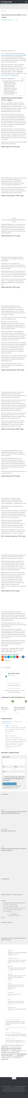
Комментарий (6, 757)
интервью (10, 1047)
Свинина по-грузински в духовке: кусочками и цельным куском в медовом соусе (16, 986)
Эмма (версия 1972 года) (9, 85)
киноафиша (7, 667)
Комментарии (6, 721)
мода (21, 1050)
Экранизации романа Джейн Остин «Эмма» (13, 80)
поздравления (14, 1052)
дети (18, 1045)
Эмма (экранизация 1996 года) (10, 88)
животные (22, 1045)
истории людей (16, 1047)
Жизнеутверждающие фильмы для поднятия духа (19, 709)
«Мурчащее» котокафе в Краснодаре (17, 1009)
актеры (5, 1045)
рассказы (14, 1056)
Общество (10, 950)
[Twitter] (5, 657)
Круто (7, 1029)
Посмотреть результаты (14, 915)
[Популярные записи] (20, 948)
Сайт (4, 771)
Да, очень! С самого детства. (11, 904)
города (10, 1045)
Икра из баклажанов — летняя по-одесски (11, 894)
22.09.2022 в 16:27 (13, 735)
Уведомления (17, 721)
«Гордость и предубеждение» (11, 75)
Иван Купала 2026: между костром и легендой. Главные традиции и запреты (17, 977)
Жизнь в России (12, 1007)
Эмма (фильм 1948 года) (9, 82)
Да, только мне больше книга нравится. (13, 909)
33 (12, 701)
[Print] (2, 659)
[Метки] (20, 1017)
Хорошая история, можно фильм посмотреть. (15, 908)
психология (6, 1056)
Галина (7, 725)
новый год (5, 1052)
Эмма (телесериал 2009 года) (10, 89)
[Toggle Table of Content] (22, 79)
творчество (18, 1057)
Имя (4, 766)
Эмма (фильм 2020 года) (9, 91)
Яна (6, 735)
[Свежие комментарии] (7, 1017)
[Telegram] (14, 657)
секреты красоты (6, 1057)
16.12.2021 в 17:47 (14, 725)
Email (16, 766)
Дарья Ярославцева (7, 19)
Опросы (3, 917)
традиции (4, 1059)
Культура (3, 10)
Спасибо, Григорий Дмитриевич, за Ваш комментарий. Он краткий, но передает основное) (15, 1023)
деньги (14, 1045)
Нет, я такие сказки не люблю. (11, 906)
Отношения (4, 829)
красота (9, 1050)
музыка (24, 1050)
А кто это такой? (7, 911)
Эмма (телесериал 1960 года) (10, 83)
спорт (13, 1057)
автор (2, 1045)
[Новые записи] (7, 948)
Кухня (2, 809)
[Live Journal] (20, 657)
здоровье (4, 1047)
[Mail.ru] (23, 657)
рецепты (20, 1056)
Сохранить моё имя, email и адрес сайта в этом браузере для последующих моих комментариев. (14, 778)
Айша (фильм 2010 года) (9, 94)
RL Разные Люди (6, 1)
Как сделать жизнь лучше (8, 831)
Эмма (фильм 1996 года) (9, 86)
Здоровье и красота (13, 958)
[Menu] (26, 2)
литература (15, 1050)
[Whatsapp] (11, 657)
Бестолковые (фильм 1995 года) (10, 92)
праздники (22, 1054)
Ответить (7, 733)
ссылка (16, 787)
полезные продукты (9, 1054)
